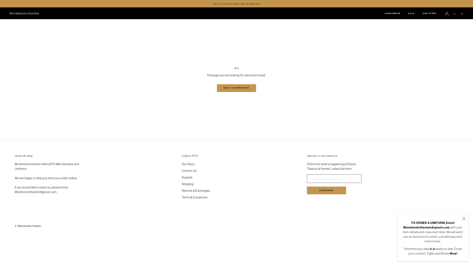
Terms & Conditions (194, 197)
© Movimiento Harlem (28, 226)
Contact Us (189, 171)
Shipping (187, 184)
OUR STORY (429, 13)
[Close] (464, 218)
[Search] (454, 13)
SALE (411, 13)
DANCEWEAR (392, 13)
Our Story (188, 164)
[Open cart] (462, 13)
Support (187, 177)
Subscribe (326, 190)
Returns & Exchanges (196, 190)
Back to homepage (236, 88)
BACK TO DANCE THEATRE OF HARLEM (236, 3)
